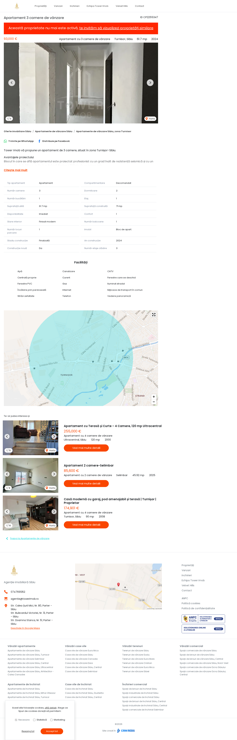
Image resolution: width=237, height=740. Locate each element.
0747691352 (18, 592)
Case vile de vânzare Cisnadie (81, 658)
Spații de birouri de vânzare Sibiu (197, 654)
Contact (139, 6)
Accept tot (52, 731)
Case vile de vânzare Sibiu (79, 654)
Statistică (42, 719)
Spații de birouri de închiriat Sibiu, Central (144, 701)
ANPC (185, 598)
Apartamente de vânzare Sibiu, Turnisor (28, 654)
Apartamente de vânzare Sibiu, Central (28, 663)
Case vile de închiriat (78, 684)
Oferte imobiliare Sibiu (17, 131)
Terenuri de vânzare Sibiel (135, 671)
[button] (11, 82)
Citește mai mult (15, 170)
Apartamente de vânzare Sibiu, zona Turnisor (103, 131)
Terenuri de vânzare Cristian (137, 663)
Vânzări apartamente (21, 646)
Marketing (59, 719)
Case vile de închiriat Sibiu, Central (83, 697)
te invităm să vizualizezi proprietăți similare (116, 28)
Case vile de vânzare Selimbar (81, 671)
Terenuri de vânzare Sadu (136, 654)
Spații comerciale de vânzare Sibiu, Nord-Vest (204, 663)
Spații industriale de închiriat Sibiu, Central (144, 705)
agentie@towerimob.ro (25, 599)
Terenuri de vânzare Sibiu (135, 650)
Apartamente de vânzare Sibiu (53, 131)
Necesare (24, 719)
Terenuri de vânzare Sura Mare (138, 658)
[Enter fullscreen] (153, 314)
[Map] (81, 358)
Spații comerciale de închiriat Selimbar (143, 709)
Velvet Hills (122, 6)
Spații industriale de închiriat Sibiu (140, 692)
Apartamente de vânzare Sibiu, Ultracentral (30, 667)
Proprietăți (41, 6)
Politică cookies (191, 603)
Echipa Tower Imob (97, 6)
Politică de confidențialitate (198, 608)
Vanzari (58, 6)
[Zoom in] (153, 396)
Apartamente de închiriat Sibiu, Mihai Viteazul (31, 692)
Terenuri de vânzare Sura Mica (138, 667)
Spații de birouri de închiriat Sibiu (139, 688)
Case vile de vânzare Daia (79, 663)
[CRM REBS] (125, 730)
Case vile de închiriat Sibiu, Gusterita (84, 692)
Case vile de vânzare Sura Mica (82, 650)
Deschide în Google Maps (25, 628)
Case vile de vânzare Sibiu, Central (83, 667)
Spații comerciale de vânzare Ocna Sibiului (203, 667)
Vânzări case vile (75, 646)
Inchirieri (74, 6)
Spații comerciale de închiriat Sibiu (140, 697)
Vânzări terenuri (132, 646)
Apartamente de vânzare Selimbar (26, 658)
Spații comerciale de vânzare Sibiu (198, 650)
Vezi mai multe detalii (86, 448)
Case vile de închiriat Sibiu (79, 688)
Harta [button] (151, 118)
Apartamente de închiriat (24, 684)
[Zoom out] (153, 401)
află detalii (51, 707)
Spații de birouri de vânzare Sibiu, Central (201, 658)
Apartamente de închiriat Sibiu (24, 688)
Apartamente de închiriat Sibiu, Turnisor (28, 697)
